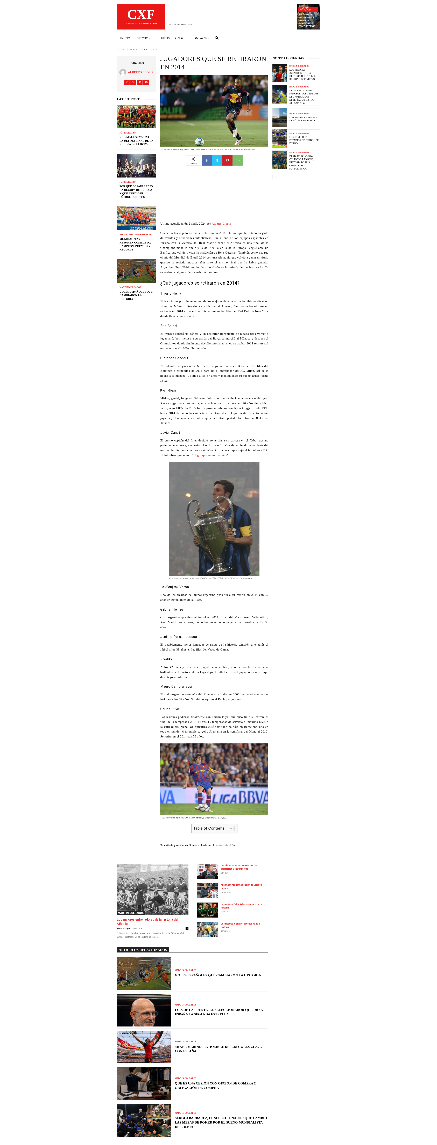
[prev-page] (274, 177)
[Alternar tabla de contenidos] (230, 828)
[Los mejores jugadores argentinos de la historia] (207, 929)
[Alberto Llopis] (123, 72)
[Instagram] (133, 82)
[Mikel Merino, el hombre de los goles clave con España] (144, 1047)
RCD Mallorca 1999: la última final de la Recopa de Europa (136, 141)
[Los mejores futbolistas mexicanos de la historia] (207, 910)
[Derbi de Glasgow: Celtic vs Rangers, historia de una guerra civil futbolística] (279, 160)
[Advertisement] (214, 196)
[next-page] (280, 177)
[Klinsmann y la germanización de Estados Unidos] (207, 890)
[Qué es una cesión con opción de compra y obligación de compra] (144, 1083)
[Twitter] (140, 82)
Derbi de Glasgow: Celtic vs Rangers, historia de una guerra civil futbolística (301, 162)
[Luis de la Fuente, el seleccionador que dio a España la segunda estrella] (144, 1010)
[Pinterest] (227, 160)
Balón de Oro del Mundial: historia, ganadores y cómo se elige (306, 20)
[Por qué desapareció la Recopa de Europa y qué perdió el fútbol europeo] (136, 166)
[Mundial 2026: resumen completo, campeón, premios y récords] (136, 218)
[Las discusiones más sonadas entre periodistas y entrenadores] (207, 871)
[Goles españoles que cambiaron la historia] (136, 271)
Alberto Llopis (140, 72)
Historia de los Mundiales (135, 235)
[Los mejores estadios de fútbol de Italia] (279, 117)
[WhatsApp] (237, 160)
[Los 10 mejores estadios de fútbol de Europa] (279, 138)
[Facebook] (127, 82)
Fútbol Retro (127, 133)
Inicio (121, 49)
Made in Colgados (305, 9)
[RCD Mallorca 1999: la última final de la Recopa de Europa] (136, 116)
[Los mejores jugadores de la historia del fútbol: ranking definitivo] (279, 73)
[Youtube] (146, 82)
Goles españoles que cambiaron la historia (136, 295)
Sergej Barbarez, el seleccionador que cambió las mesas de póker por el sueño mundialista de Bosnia (221, 1122)
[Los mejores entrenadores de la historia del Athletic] (152, 889)
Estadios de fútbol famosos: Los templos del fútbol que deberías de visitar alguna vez (303, 96)
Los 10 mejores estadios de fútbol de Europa (304, 140)
